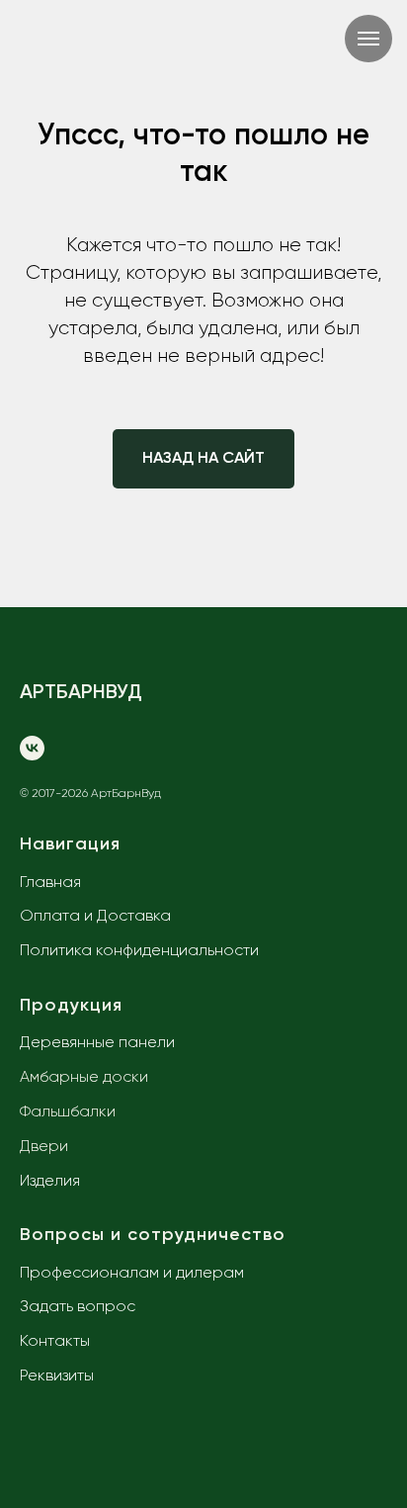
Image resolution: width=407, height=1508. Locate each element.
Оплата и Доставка (95, 917)
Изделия (50, 1182)
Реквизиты (57, 1376)
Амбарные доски (84, 1078)
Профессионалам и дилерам (132, 1274)
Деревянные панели (97, 1043)
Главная (50, 883)
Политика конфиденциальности (139, 951)
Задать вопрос (77, 1307)
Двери (44, 1147)
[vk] (32, 748)
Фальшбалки (68, 1112)
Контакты (55, 1342)
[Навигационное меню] (368, 38)
